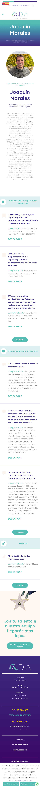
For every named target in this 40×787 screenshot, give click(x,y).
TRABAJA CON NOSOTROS (20, 715)
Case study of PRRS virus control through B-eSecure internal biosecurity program (21, 475)
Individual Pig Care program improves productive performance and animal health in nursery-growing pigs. (23, 219)
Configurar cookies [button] (11, 784)
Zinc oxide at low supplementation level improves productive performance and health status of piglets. (22, 260)
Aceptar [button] (33, 784)
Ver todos (20, 340)
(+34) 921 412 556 (20, 680)
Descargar (15, 239)
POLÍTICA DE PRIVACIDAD (20, 745)
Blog (9, 5)
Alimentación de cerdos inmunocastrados (19, 557)
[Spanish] (7, 3)
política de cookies (25, 781)
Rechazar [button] (24, 784)
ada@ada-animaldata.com (20, 687)
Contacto (15, 5)
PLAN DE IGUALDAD (20, 710)
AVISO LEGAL (20, 740)
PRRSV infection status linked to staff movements (23, 365)
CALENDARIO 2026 (20, 721)
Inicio (8, 40)
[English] (3, 3)
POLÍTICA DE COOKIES (20, 750)
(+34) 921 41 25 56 (24, 5)
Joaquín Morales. (16, 228)
